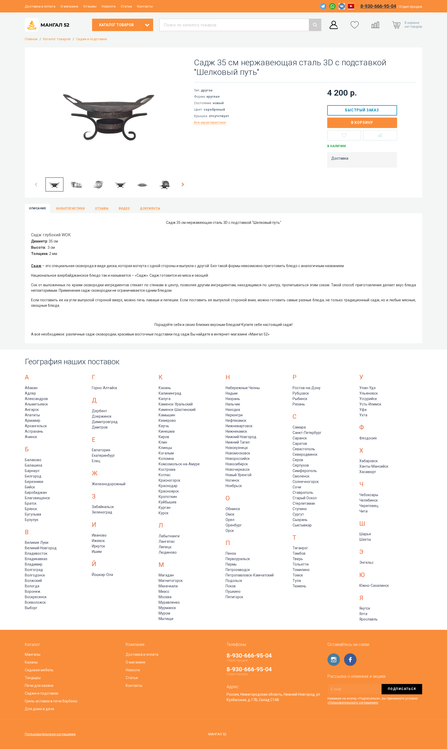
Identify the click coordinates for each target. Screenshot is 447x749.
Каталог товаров (57, 39)
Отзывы (89, 6)
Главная (31, 39)
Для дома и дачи (39, 709)
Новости (109, 6)
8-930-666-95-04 (378, 6)
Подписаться (402, 689)
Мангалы (32, 654)
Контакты (145, 6)
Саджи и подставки (91, 39)
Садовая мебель (39, 670)
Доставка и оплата (40, 6)
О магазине (69, 6)
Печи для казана (39, 685)
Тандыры (33, 678)
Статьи (126, 6)
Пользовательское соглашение (50, 734)
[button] (36, 184)
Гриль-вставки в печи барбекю (51, 701)
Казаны (31, 662)
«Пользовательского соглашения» (352, 702)
